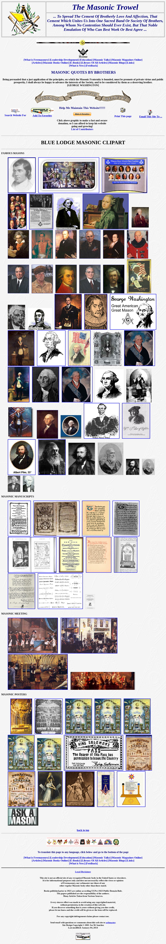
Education (86, 59)
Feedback (91, 65)
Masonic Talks (102, 59)
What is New (77, 65)
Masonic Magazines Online (127, 59)
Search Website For (15, 115)
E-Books (75, 62)
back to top (83, 830)
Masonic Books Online (55, 62)
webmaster (110, 922)
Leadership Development (64, 59)
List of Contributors (82, 129)
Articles (37, 62)
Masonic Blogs (117, 62)
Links (130, 62)
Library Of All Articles (94, 62)
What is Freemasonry (36, 59)
